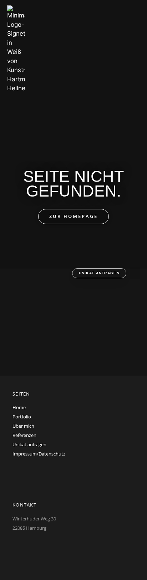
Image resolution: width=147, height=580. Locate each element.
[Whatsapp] (16, 547)
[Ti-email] (36, 547)
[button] (135, 273)
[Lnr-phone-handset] (56, 547)
